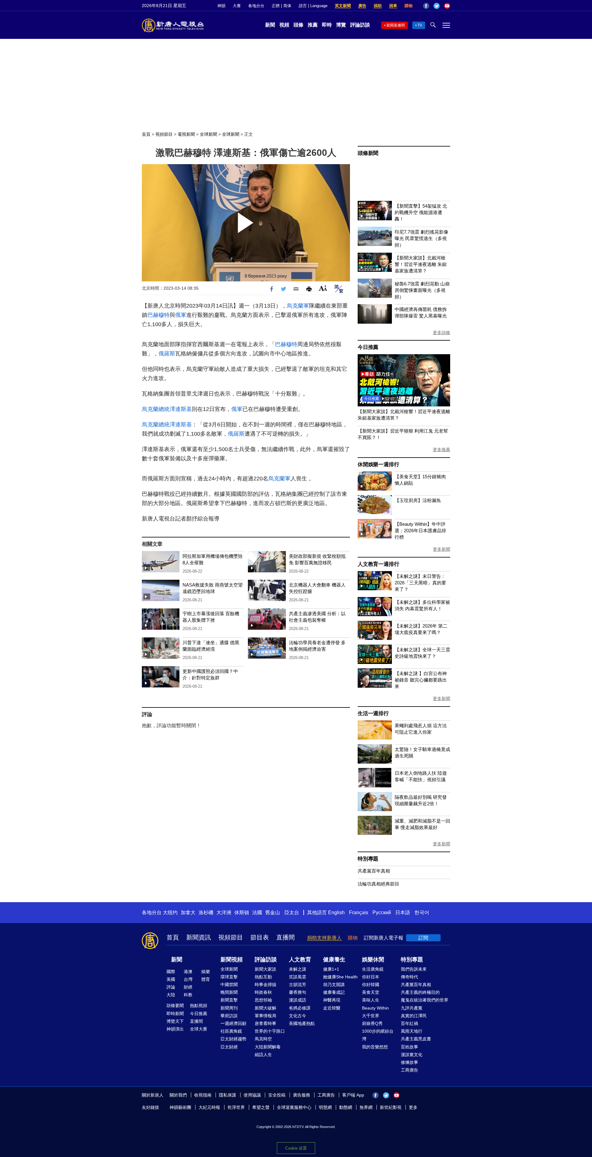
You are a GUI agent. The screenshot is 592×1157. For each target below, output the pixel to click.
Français (358, 912)
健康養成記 (334, 992)
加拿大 (188, 912)
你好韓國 (370, 984)
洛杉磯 (206, 912)
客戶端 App (353, 1095)
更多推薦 (441, 449)
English (336, 912)
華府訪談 (229, 1015)
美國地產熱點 (302, 1023)
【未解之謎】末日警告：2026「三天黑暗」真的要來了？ (420, 583)
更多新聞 (441, 549)
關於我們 (178, 1095)
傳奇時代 (409, 976)
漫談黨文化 (411, 1054)
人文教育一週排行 (378, 564)
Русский (381, 912)
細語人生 (263, 1054)
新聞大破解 (265, 1008)
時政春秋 (263, 992)
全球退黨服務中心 (294, 1107)
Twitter (437, 6)
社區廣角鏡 (231, 1031)
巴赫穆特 (158, 315)
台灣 (188, 979)
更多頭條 (441, 332)
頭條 (298, 24)
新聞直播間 (395, 25)
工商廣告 (409, 1070)
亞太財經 (229, 1046)
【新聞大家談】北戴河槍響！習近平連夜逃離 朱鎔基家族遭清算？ (421, 264)
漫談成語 (297, 999)
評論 (170, 987)
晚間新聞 (229, 992)
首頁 (146, 134)
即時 (327, 24)
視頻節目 (164, 134)
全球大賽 (198, 1028)
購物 (409, 5)
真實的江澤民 (414, 1015)
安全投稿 (277, 1095)
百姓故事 (409, 1046)
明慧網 (325, 1107)
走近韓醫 (331, 1008)
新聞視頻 (231, 959)
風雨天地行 (411, 1031)
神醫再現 (331, 999)
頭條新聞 (368, 153)
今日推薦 (368, 347)
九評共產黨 (411, 1008)
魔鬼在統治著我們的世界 (424, 999)
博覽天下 (175, 1021)
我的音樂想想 (375, 1046)
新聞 (270, 24)
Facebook (426, 6)
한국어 (421, 912)
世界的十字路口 (270, 1031)
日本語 (402, 912)
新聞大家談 (265, 969)
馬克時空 (263, 1038)
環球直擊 (229, 976)
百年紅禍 (409, 1023)
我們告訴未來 (414, 969)
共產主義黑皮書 (416, 1038)
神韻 (221, 5)
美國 (170, 979)
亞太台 (291, 912)
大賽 (237, 5)
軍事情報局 (265, 1015)
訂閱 (423, 937)
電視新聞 (186, 134)
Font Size (323, 288)
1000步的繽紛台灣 (377, 1035)
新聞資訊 (198, 937)
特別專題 (368, 859)
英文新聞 (343, 5)
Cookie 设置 (296, 1148)
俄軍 (180, 315)
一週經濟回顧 (233, 1023)
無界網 (366, 1107)
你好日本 (370, 976)
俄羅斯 (166, 353)
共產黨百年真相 (374, 870)
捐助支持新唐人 (324, 937)
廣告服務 (301, 1095)
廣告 (362, 5)
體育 (205, 979)
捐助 (378, 5)
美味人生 (370, 999)
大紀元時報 (209, 1107)
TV (419, 25)
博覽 (341, 24)
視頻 (284, 24)
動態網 (345, 1107)
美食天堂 (370, 992)
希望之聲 (260, 1107)
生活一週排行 (373, 713)
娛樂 (205, 971)
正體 (276, 5)
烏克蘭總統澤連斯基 (167, 409)
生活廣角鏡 (373, 969)
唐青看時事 (265, 1023)
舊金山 (272, 912)
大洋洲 (223, 912)
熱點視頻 (198, 1005)
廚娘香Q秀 (372, 1023)
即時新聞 (175, 1013)
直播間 (285, 937)
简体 (287, 5)
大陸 (170, 994)
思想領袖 (263, 999)
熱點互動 (263, 976)
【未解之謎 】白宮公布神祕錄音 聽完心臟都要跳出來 (421, 680)
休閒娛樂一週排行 (378, 464)
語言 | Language (313, 5)
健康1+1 (331, 969)
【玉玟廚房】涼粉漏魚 (418, 500)
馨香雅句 (297, 992)
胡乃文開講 (334, 984)
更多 (413, 1107)
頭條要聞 (175, 1005)
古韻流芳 (297, 984)
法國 (257, 912)
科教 (188, 994)
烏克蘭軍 (298, 306)
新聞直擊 (229, 999)
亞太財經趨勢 (233, 1038)
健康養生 (334, 959)
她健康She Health (340, 976)
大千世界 (370, 1015)
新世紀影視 (390, 1107)
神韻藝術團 (180, 1107)
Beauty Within (375, 1008)
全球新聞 (208, 134)
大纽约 (170, 912)
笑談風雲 (297, 976)
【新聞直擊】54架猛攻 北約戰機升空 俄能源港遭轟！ (421, 212)
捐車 (393, 5)
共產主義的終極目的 (420, 992)
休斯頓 (241, 912)
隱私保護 (227, 1095)
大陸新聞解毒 (268, 1046)
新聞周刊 (229, 1008)
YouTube (447, 6)
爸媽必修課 (299, 1008)
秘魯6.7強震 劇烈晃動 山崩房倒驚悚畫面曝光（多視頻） (422, 290)
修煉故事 (409, 1062)
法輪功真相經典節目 (378, 883)
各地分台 (256, 5)
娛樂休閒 (373, 959)
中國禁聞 (229, 984)
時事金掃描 (265, 984)
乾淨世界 (236, 1107)
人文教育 (300, 959)
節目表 (259, 937)
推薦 (313, 24)
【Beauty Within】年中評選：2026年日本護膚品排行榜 (420, 530)
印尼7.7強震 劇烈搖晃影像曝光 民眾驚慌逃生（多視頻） (421, 238)
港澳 (188, 971)
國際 (170, 971)
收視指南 (203, 1095)
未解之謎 (297, 969)
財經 (188, 987)
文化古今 (297, 1015)
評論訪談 (360, 24)
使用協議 (252, 1095)
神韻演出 (175, 1028)
